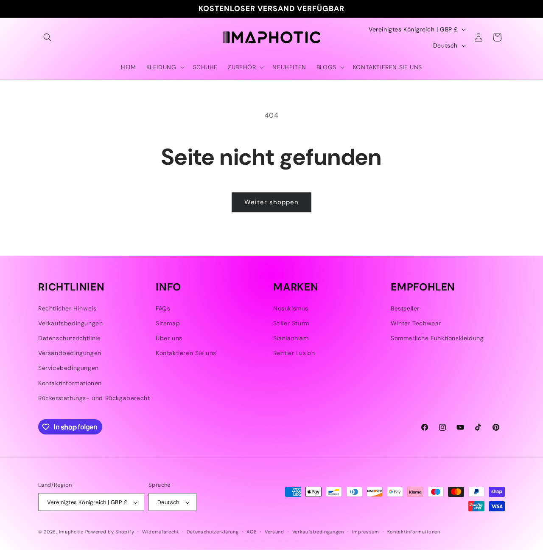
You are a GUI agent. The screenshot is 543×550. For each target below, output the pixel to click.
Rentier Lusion (294, 353)
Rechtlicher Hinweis (67, 308)
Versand (274, 532)
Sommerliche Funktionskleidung (437, 338)
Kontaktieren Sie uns (186, 353)
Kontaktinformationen (70, 383)
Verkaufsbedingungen (70, 323)
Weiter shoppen (271, 202)
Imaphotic (71, 532)
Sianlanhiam (291, 338)
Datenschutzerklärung (212, 532)
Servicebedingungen (68, 368)
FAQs (163, 308)
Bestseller (405, 308)
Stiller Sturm (291, 323)
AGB (251, 532)
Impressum (365, 532)
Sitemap (168, 323)
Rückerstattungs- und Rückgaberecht (94, 398)
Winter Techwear (416, 323)
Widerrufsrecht (160, 532)
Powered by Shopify (109, 532)
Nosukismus (290, 308)
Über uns (169, 338)
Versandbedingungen (69, 353)
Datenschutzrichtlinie (69, 338)
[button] (47, 37)
